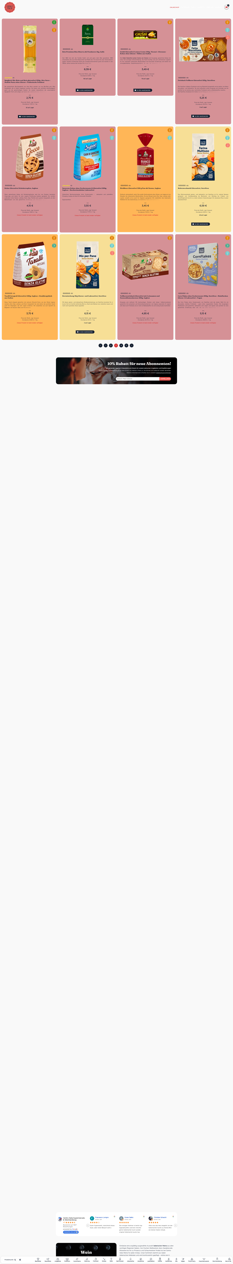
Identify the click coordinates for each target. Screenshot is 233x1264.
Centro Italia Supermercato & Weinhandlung (74, 1221)
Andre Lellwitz (159, 1219)
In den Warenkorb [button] (32, 118)
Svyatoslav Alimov (101, 1219)
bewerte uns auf (70, 1234)
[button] (226, 7)
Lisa (126, 1219)
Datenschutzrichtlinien (163, 374)
